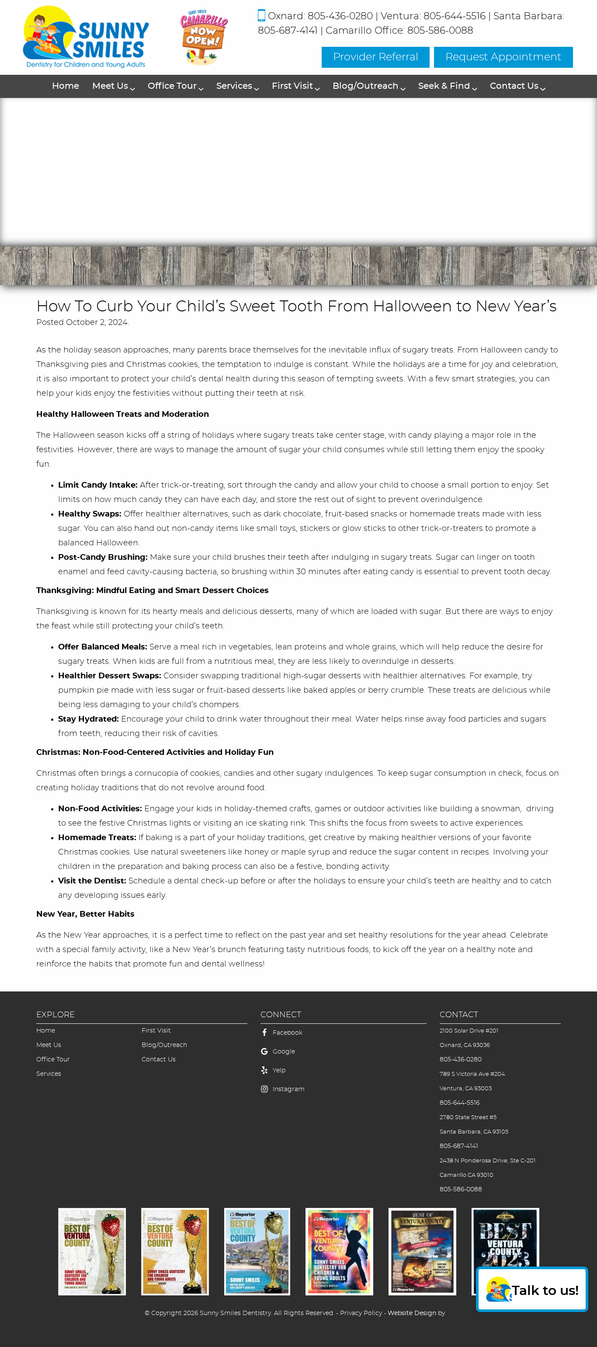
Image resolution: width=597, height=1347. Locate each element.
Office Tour (172, 86)
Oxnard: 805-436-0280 (320, 16)
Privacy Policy (361, 1313)
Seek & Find (444, 86)
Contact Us (514, 86)
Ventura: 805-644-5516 (433, 16)
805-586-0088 (461, 1189)
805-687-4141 (459, 1146)
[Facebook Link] (264, 1037)
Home (65, 86)
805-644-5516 (459, 1103)
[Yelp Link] (264, 1075)
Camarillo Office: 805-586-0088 (399, 30)
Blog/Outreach (366, 86)
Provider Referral (375, 57)
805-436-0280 (461, 1060)
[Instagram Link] (264, 1094)
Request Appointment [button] (503, 57)
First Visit (292, 86)
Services (234, 86)
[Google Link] (264, 1056)
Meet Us (110, 86)
